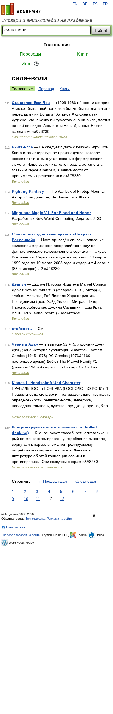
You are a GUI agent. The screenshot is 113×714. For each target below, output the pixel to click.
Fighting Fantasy (28, 191)
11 (38, 499)
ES (95, 4)
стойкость (22, 328)
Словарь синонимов (27, 334)
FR (105, 4)
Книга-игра (22, 147)
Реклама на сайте (59, 518)
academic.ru (21, 9)
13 (62, 499)
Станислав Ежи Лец (31, 102)
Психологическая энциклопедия (37, 467)
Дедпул (19, 284)
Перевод (46, 89)
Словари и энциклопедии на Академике (46, 20)
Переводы (30, 54)
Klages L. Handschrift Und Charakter (46, 383)
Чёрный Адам (25, 344)
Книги (83, 54)
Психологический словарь (32, 417)
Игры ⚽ (30, 63)
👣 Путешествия (13, 527)
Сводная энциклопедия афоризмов (39, 137)
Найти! (101, 30)
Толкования (57, 44)
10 (26, 499)
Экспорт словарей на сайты (20, 535)
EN (74, 4)
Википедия (20, 181)
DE (85, 4)
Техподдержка (35, 518)
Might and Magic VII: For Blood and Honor (51, 213)
